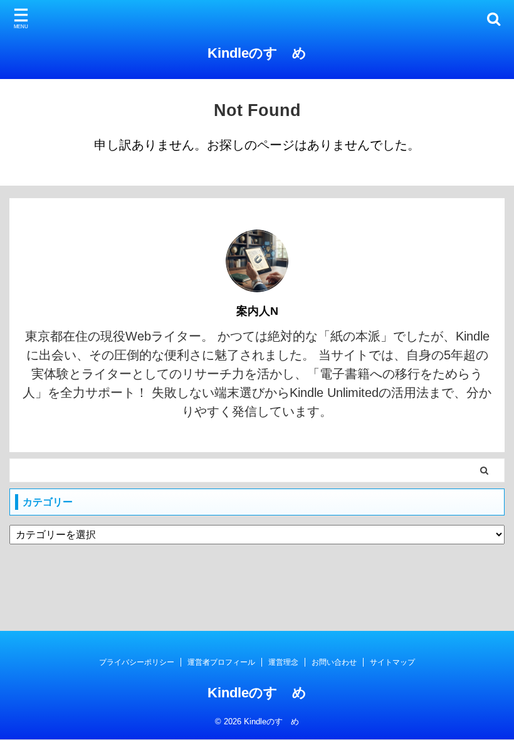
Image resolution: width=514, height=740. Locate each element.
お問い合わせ (334, 662)
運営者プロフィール (221, 662)
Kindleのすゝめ (257, 53)
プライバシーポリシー (136, 662)
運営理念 (283, 662)
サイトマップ (392, 662)
